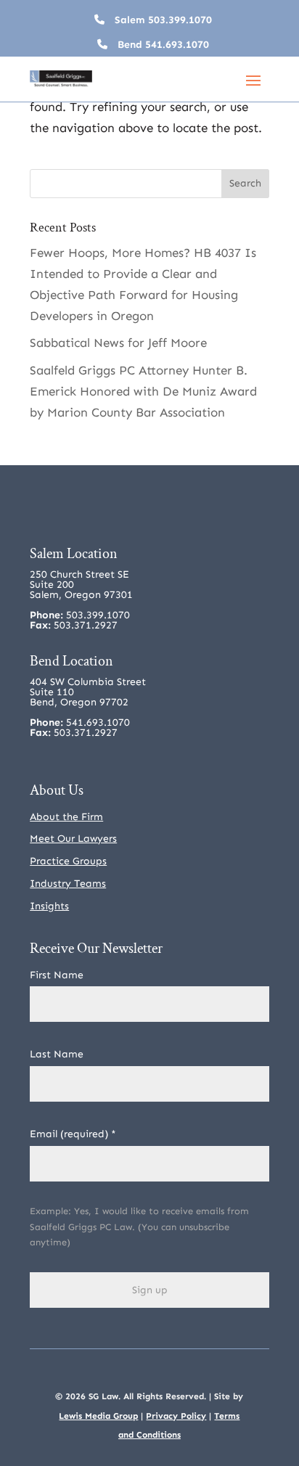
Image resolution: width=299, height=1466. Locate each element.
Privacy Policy (176, 1416)
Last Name (56, 1054)
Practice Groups (68, 861)
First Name (56, 975)
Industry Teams (68, 883)
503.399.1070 (180, 20)
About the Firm (66, 817)
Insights (49, 906)
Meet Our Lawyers (73, 838)
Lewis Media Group (98, 1416)
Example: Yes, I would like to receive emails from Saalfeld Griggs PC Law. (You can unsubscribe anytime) (139, 1226)
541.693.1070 (177, 44)
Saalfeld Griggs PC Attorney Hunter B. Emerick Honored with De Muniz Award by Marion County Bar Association (143, 391)
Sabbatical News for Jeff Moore (118, 342)
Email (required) (73, 1134)
